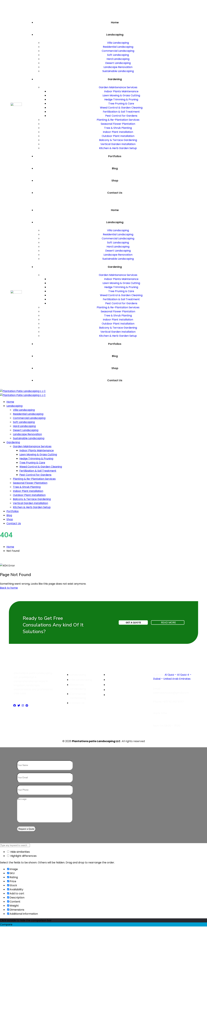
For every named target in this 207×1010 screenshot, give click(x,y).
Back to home (9, 588)
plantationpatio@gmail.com (171, 693)
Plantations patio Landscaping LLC (96, 741)
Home (10, 547)
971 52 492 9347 (174, 701)
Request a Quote (26, 829)
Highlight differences (23, 856)
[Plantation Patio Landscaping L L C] (23, 391)
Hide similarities (20, 852)
